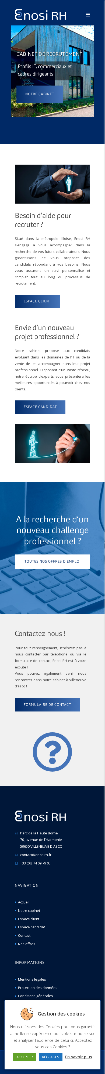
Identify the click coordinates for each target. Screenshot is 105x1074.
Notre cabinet (39, 94)
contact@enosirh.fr (35, 854)
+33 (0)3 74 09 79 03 (35, 863)
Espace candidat (31, 927)
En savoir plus (78, 1056)
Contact (24, 935)
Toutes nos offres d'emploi (52, 561)
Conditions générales (35, 995)
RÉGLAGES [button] (50, 1057)
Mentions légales (32, 979)
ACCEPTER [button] (24, 1057)
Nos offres (26, 943)
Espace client (28, 918)
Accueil (23, 902)
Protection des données (37, 987)
